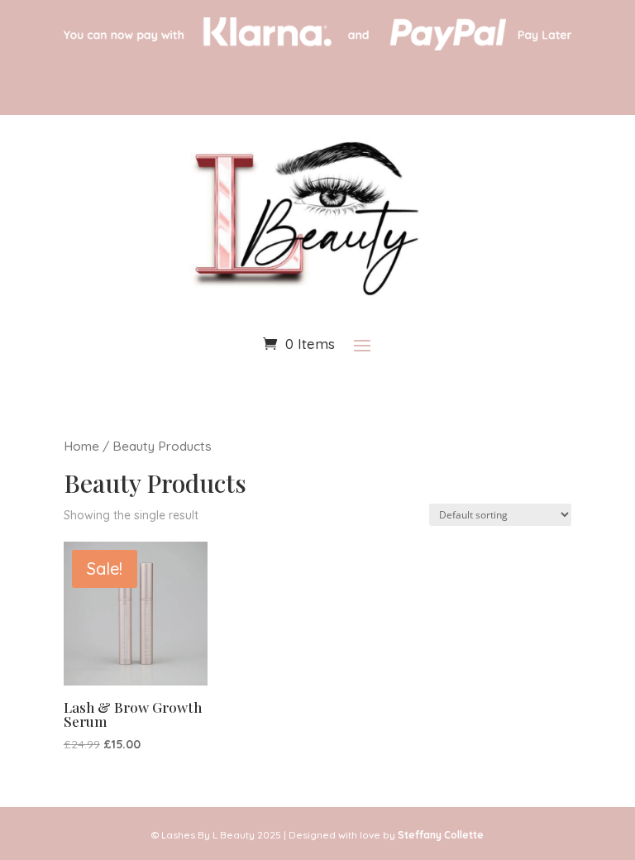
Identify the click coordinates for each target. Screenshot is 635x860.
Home (81, 445)
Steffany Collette (441, 835)
